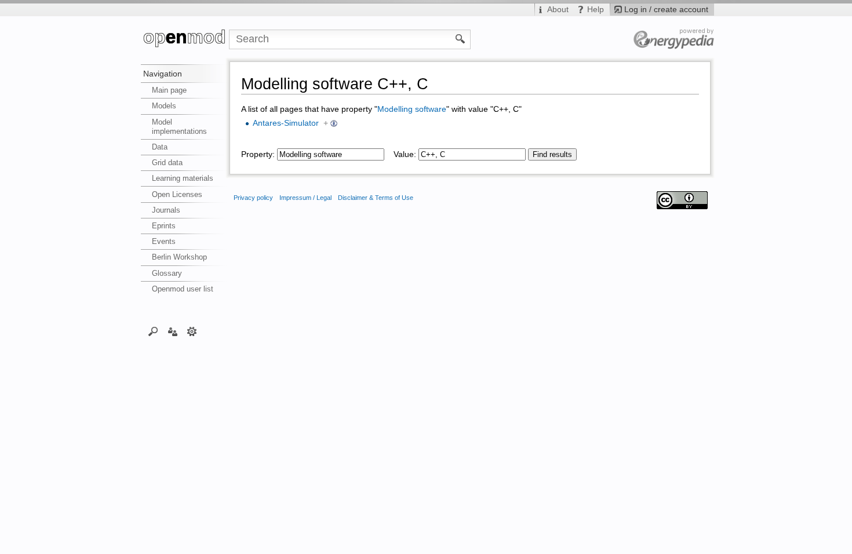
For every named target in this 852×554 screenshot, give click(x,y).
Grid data (167, 162)
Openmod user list (182, 289)
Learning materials (182, 178)
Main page (169, 90)
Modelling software (411, 109)
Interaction (172, 330)
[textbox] (330, 154)
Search (153, 330)
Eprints (164, 225)
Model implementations (179, 127)
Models (164, 105)
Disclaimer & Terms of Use (375, 197)
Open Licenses (177, 194)
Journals (166, 210)
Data (160, 147)
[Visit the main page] (185, 39)
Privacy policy (253, 197)
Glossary (167, 273)
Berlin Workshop (179, 257)
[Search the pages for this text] (460, 38)
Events (164, 241)
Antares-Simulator (286, 123)
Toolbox (192, 330)
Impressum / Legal (305, 197)
